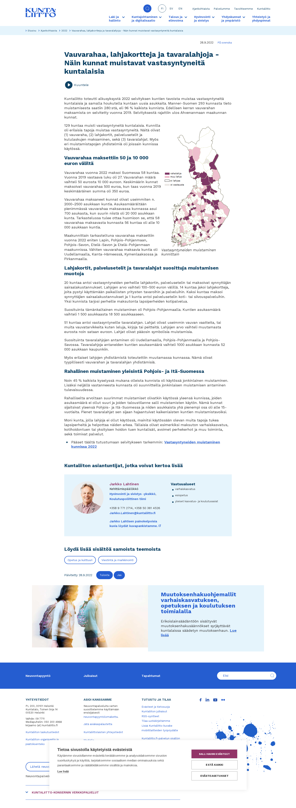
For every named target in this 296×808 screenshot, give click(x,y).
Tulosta (104, 575)
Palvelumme (222, 8)
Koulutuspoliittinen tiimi (128, 499)
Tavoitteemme (243, 8)
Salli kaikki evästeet (214, 754)
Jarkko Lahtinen (124, 484)
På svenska (224, 42)
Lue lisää (63, 771)
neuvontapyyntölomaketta (101, 716)
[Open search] (147, 8)
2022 (64, 30)
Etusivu (32, 30)
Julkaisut (90, 676)
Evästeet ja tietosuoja (156, 706)
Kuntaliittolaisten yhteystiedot (103, 732)
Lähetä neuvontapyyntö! (48, 767)
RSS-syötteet (150, 716)
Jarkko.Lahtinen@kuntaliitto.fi (132, 513)
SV (171, 8)
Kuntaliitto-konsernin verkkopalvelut (65, 792)
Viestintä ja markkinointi (117, 560)
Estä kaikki (214, 764)
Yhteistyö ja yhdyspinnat (261, 18)
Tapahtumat (151, 676)
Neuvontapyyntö (38, 676)
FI (162, 8)
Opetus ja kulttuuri (80, 560)
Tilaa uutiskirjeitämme (156, 720)
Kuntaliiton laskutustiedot (42, 732)
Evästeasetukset (214, 775)
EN (180, 8)
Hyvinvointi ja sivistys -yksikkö (132, 494)
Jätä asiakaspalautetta (98, 724)
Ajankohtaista (201, 8)
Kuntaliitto (263, 8)
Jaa (119, 575)
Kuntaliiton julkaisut (154, 711)
